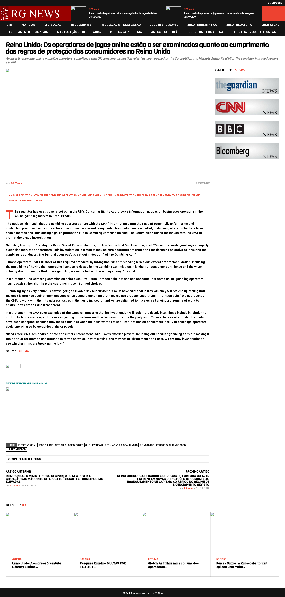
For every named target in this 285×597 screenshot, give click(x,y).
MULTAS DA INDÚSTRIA (126, 32)
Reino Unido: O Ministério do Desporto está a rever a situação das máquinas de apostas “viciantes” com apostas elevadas (54, 479)
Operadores (75, 445)
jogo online (45, 445)
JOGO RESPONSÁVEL (164, 24)
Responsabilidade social (172, 445)
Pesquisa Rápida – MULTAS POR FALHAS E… (103, 565)
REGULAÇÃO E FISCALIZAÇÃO (121, 24)
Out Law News (94, 445)
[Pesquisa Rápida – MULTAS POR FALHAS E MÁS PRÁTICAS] (108, 514)
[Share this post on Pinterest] (155, 459)
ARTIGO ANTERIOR (18, 471)
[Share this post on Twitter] (88, 459)
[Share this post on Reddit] (188, 459)
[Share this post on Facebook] (55, 459)
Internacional (27, 445)
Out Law (23, 351)
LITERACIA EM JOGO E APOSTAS (254, 32)
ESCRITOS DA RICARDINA (206, 32)
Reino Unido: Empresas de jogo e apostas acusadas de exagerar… (220, 13)
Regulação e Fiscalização (121, 445)
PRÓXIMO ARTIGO (197, 471)
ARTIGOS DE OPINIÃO (165, 32)
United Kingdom (16, 449)
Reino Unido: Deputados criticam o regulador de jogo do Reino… (124, 13)
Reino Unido (147, 445)
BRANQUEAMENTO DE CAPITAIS (26, 32)
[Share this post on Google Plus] (122, 459)
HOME (9, 24)
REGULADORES (81, 24)
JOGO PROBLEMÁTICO (202, 24)
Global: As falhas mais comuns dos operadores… (173, 565)
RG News (16, 183)
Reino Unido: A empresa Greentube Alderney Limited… (36, 565)
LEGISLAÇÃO (53, 24)
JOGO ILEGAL (270, 24)
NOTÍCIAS (94, 9)
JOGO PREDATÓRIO (239, 24)
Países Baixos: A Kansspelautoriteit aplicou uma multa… (241, 565)
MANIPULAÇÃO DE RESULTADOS (79, 32)
